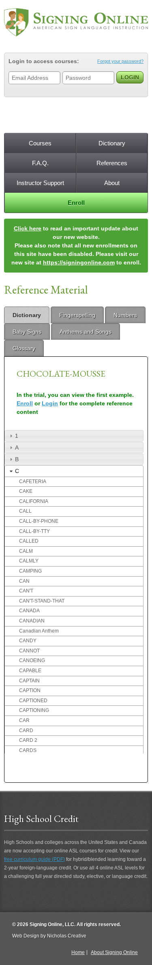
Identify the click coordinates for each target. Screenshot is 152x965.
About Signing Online (114, 952)
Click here (27, 228)
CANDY (27, 640)
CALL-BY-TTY (34, 531)
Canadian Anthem (39, 631)
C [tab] (17, 471)
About (112, 182)
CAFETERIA (32, 481)
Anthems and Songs (85, 331)
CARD (26, 730)
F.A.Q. (40, 163)
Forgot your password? (120, 61)
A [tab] (17, 447)
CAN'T (26, 591)
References (111, 163)
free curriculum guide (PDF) (34, 859)
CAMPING (30, 571)
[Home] (76, 22)
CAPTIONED (33, 700)
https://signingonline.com (79, 262)
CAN (24, 581)
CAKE (25, 491)
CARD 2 (28, 740)
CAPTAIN (29, 681)
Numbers (125, 315)
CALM (26, 551)
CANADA (29, 611)
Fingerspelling (77, 315)
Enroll (76, 202)
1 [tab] (16, 435)
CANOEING (32, 660)
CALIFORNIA (33, 501)
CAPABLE (30, 670)
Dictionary (111, 143)
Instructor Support (40, 182)
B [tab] (17, 459)
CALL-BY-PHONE (38, 521)
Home (78, 952)
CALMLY (29, 561)
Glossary (24, 348)
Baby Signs (27, 331)
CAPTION (30, 690)
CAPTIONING (34, 710)
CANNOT (29, 651)
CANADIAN (32, 621)
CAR (24, 720)
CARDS (27, 750)
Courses (40, 143)
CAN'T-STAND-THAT (41, 601)
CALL (25, 511)
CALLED (29, 541)
